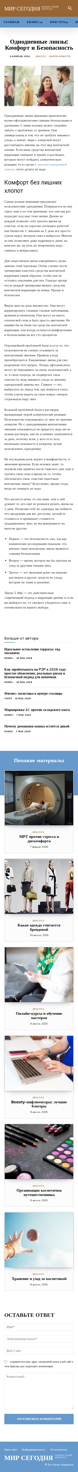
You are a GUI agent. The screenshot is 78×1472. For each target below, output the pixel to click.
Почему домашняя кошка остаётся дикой (36, 726)
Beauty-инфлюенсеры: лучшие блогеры (39, 1104)
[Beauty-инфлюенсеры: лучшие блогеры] (39, 1063)
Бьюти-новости (59, 56)
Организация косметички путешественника (39, 1192)
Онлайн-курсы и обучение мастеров (39, 1015)
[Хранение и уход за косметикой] (39, 1239)
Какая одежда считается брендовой (39, 927)
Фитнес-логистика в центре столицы (33, 693)
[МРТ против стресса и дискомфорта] (39, 798)
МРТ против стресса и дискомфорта (39, 838)
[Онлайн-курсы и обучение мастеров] (39, 974)
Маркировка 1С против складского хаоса (37, 709)
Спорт (8, 698)
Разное (8, 731)
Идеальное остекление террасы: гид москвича (32, 651)
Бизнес (8, 658)
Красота (41, 56)
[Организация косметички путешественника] (39, 1151)
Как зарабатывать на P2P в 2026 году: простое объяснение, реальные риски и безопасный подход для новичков (35, 673)
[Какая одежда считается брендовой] (39, 886)
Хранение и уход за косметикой (39, 1278)
